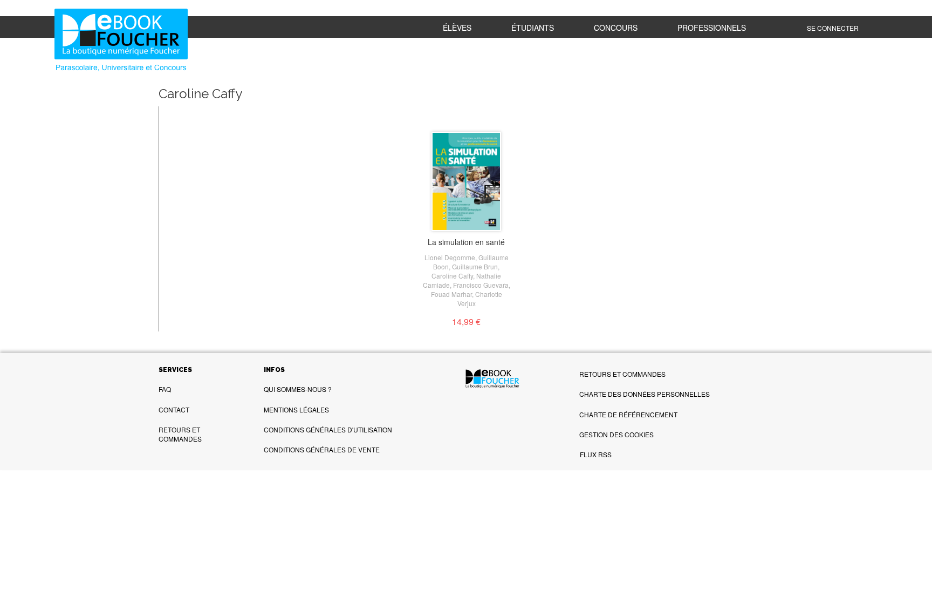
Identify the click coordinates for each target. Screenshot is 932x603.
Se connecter (833, 27)
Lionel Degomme (449, 257)
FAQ (165, 389)
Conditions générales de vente (322, 449)
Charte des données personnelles (644, 393)
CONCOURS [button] (616, 27)
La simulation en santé (466, 241)
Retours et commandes (180, 434)
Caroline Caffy (452, 275)
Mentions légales (296, 409)
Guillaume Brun (475, 266)
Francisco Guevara (481, 284)
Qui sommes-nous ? (298, 389)
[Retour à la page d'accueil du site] (124, 41)
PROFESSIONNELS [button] (711, 27)
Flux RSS (596, 454)
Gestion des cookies (616, 434)
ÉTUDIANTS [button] (532, 27)
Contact (174, 409)
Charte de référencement (628, 414)
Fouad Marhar (451, 294)
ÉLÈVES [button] (457, 27)
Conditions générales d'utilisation (328, 429)
